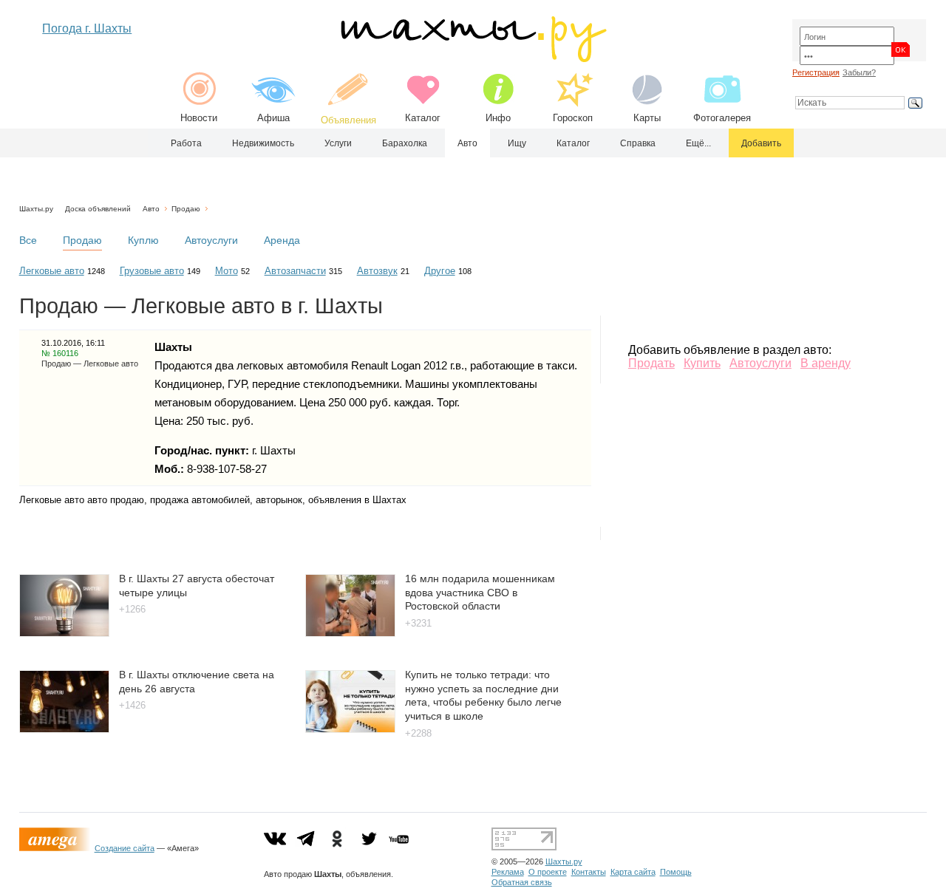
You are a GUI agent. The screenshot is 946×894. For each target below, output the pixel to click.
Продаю (185, 209)
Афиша (273, 117)
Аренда (282, 240)
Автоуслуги (211, 240)
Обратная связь (521, 882)
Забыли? (859, 72)
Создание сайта (124, 848)
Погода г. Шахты (87, 28)
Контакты (588, 871)
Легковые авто (51, 270)
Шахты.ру (36, 209)
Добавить (761, 143)
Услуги (338, 143)
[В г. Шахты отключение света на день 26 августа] (64, 729)
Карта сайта (633, 871)
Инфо (498, 117)
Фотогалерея (722, 117)
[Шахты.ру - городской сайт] (473, 58)
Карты (647, 117)
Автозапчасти (295, 270)
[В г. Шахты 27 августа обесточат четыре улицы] (64, 633)
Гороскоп (573, 117)
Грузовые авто (152, 270)
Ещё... (698, 143)
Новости (198, 117)
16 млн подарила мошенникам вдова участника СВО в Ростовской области (480, 592)
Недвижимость (263, 143)
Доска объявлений (98, 209)
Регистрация (816, 72)
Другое (439, 270)
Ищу (517, 143)
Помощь (676, 871)
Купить (702, 363)
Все (28, 240)
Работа (186, 143)
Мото (226, 270)
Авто (467, 143)
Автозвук (377, 270)
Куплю (143, 240)
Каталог (422, 117)
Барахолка (404, 143)
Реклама (507, 871)
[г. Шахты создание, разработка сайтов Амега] (57, 848)
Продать (651, 363)
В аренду (825, 363)
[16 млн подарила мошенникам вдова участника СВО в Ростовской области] (350, 633)
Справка (638, 143)
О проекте (547, 871)
